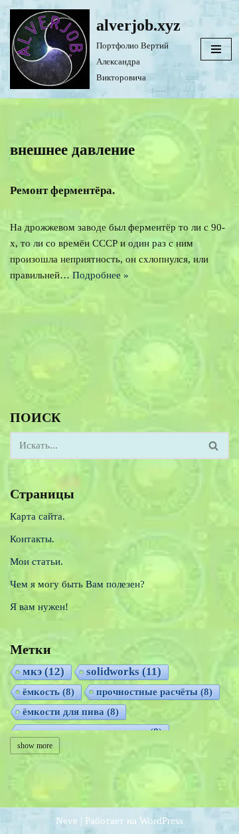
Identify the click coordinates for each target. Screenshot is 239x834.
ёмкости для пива (71, 711)
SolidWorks (123, 671)
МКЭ (43, 671)
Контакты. (32, 539)
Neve (67, 820)
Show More (34, 745)
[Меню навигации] (216, 49)
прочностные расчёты (154, 691)
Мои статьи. (36, 561)
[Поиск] (214, 445)
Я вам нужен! (39, 606)
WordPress (161, 820)
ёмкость (48, 691)
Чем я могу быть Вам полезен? (77, 584)
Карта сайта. (37, 516)
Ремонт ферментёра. (62, 190)
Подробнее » (100, 275)
